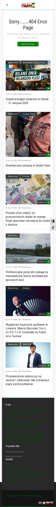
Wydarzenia (13, 62)
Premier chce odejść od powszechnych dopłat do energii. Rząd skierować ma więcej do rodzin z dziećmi (28, 218)
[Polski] (48, 502)
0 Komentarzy (26, 94)
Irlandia (26, 176)
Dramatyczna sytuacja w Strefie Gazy (28, 165)
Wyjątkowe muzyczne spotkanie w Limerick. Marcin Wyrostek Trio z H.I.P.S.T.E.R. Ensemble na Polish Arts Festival (27, 330)
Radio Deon (12, 235)
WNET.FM (27, 344)
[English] (40, 502)
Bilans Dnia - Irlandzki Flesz (34, 62)
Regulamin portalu (14, 456)
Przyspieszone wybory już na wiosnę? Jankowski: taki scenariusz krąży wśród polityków (27, 380)
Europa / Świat (29, 114)
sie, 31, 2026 (12, 94)
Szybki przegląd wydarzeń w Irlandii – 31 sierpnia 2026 (27, 101)
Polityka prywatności (15, 451)
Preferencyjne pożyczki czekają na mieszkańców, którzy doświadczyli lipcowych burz (27, 276)
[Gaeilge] (44, 502)
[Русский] (52, 502)
